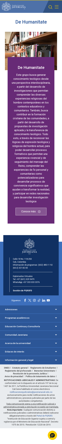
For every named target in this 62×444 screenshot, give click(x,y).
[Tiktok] (39, 300)
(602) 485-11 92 (45, 265)
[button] (50, 7)
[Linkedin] (43, 300)
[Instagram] (34, 300)
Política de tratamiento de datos (40, 376)
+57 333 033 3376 (31, 282)
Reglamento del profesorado (18, 371)
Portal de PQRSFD (44, 416)
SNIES (7, 368)
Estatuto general (20, 368)
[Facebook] (25, 300)
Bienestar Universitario (44, 371)
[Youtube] (48, 300)
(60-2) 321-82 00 (20, 268)
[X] (29, 300)
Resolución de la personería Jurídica (30, 373)
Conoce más (28, 211)
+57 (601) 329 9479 (25, 279)
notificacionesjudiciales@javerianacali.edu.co (31, 392)
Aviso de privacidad (14, 376)
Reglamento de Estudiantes (43, 368)
